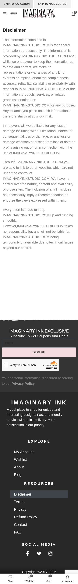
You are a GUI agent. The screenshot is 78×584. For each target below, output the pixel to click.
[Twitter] (39, 554)
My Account (24, 452)
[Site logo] (39, 13)
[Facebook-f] (28, 554)
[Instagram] (50, 554)
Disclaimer (22, 494)
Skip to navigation (17, 3)
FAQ (18, 532)
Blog (17, 475)
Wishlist (20, 459)
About (19, 467)
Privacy (20, 509)
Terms (19, 502)
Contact (20, 525)
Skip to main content (53, 3)
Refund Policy (25, 517)
